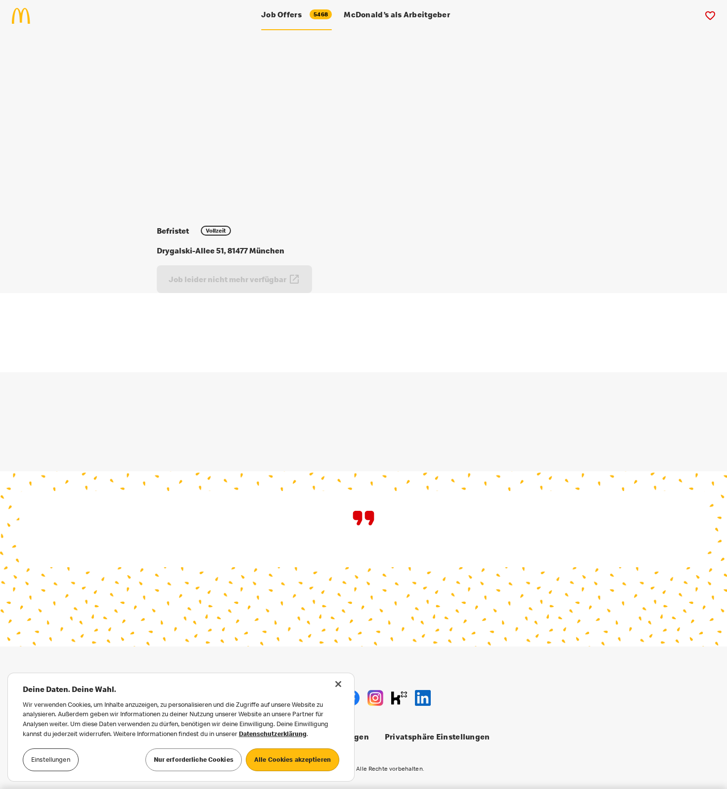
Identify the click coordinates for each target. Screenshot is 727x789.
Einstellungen (50, 759)
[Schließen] (338, 684)
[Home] (25, 16)
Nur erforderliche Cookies (193, 759)
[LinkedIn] (423, 698)
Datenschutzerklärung (273, 734)
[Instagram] (375, 698)
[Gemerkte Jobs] (710, 16)
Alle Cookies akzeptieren (292, 759)
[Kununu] (399, 698)
